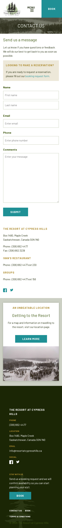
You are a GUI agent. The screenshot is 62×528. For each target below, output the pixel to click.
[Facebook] (12, 461)
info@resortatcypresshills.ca (25, 450)
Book (51, 8)
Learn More (31, 338)
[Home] (12, 9)
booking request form (37, 76)
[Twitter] (19, 461)
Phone (7, 132)
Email (6, 115)
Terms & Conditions (19, 516)
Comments (10, 149)
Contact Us (15, 510)
